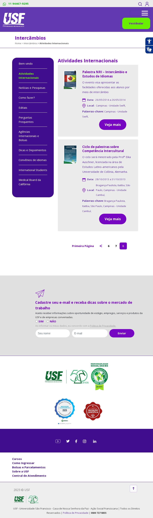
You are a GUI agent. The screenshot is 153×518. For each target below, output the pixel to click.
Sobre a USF (20, 471)
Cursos (17, 459)
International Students (33, 170)
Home (18, 43)
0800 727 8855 (98, 512)
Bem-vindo (26, 63)
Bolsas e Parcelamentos (29, 467)
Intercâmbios (30, 43)
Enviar (122, 333)
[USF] (14, 19)
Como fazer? (27, 97)
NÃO (53, 321)
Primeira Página (83, 246)
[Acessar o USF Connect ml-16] (147, 3)
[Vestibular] (140, 13)
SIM (41, 321)
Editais (23, 107)
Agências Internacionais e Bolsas (29, 136)
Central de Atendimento (29, 475)
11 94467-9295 (18, 3)
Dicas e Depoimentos (32, 150)
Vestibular (136, 23)
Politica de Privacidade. (103, 325)
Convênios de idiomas (33, 160)
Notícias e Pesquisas (32, 88)
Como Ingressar (23, 463)
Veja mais (113, 124)
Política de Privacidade (76, 512)
